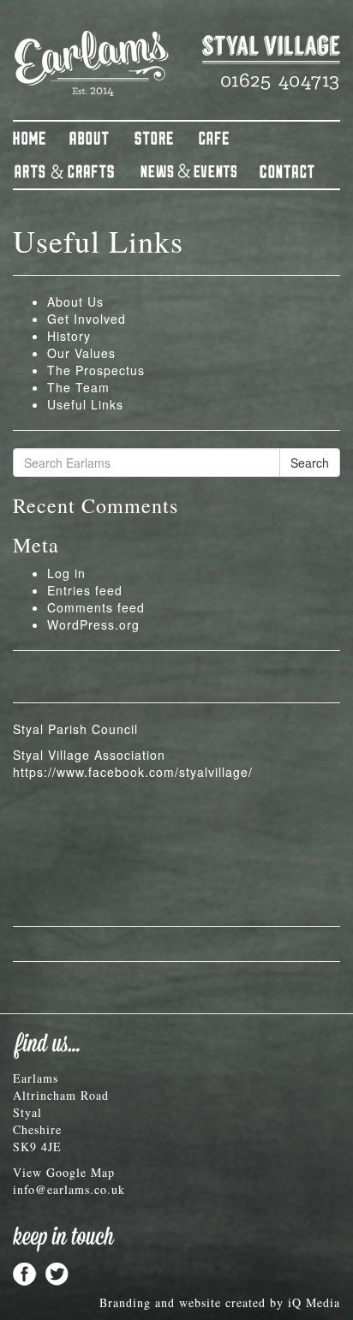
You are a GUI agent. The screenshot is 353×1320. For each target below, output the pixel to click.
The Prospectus (96, 370)
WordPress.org (93, 624)
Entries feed (85, 590)
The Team (78, 387)
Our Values (81, 352)
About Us (75, 301)
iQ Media (314, 1302)
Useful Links (85, 404)
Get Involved (86, 318)
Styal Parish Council (75, 729)
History (69, 335)
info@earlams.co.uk (69, 1189)
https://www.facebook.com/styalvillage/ (133, 771)
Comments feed (96, 607)
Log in (66, 573)
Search (309, 462)
